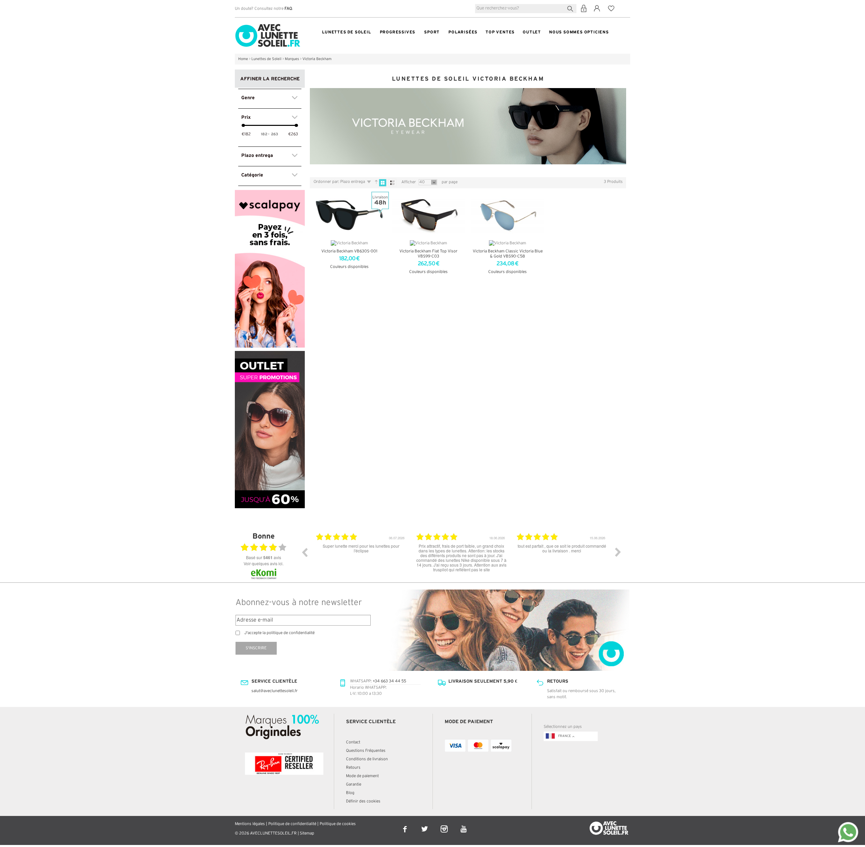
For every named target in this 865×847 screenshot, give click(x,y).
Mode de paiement (362, 776)
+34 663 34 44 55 (389, 681)
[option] (361, 557)
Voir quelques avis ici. (263, 563)
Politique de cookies (338, 824)
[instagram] (444, 824)
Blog (350, 793)
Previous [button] (304, 552)
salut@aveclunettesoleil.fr (274, 691)
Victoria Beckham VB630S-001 (349, 251)
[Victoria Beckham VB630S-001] (349, 215)
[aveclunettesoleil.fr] (268, 25)
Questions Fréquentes (366, 751)
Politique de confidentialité (292, 824)
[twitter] (425, 824)
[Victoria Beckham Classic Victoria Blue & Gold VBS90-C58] (507, 215)
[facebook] (405, 824)
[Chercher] (571, 8)
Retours (353, 767)
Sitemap (307, 833)
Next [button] (618, 552)
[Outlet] (270, 354)
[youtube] (464, 824)
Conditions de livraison (367, 759)
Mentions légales (250, 824)
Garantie (353, 784)
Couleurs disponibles (349, 267)
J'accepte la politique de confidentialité (279, 633)
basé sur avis (263, 557)
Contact (353, 742)
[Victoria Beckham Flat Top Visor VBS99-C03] (428, 215)
